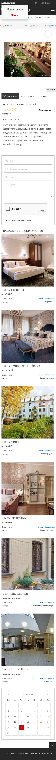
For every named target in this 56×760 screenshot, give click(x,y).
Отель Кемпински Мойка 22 (20, 366)
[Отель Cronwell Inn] (28, 639)
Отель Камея (10, 441)
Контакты (32, 96)
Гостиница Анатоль (15, 593)
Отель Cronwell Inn (14, 669)
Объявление (10, 96)
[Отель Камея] (28, 412)
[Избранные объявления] (36, 3)
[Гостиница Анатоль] (28, 564)
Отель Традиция (12, 289)
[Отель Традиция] (28, 260)
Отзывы (43, 96)
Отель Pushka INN (13, 518)
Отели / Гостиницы (46, 298)
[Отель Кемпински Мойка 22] (28, 336)
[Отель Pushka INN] (28, 488)
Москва (15, 15)
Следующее (49, 26)
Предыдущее (7, 26)
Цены (22, 96)
